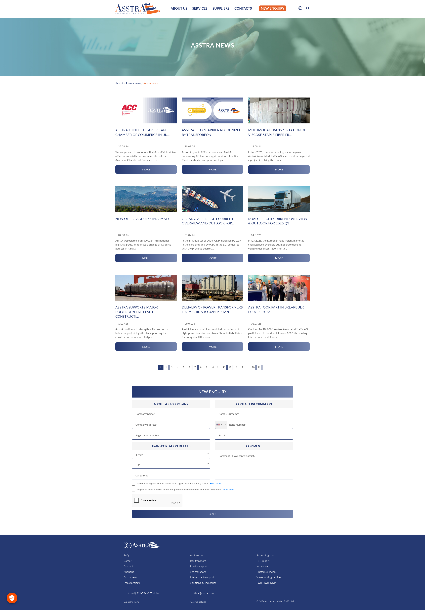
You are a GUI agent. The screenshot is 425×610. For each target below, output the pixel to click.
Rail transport (198, 560)
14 (235, 367)
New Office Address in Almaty (142, 219)
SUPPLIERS (220, 8)
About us (129, 571)
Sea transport (198, 571)
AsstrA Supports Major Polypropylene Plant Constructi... (136, 311)
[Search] (308, 8)
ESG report (262, 560)
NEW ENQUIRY (272, 8)
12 (224, 367)
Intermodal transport (202, 577)
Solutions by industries (203, 582)
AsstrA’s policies (198, 601)
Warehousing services (269, 577)
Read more (215, 483)
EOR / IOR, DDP (266, 582)
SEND (213, 513)
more (146, 169)
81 (259, 367)
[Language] (300, 9)
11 (218, 367)
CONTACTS (243, 8)
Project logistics (265, 555)
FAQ (126, 555)
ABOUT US (179, 8)
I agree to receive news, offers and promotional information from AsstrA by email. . (186, 489)
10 (212, 367)
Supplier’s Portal (132, 601)
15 (241, 367)
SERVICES (200, 8)
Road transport (198, 566)
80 (253, 367)
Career (127, 560)
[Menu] (291, 9)
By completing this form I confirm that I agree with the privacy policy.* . (179, 483)
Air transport (197, 555)
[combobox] (171, 455)
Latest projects (132, 582)
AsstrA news (130, 577)
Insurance (262, 566)
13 (230, 367)
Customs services (266, 571)
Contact (128, 566)
